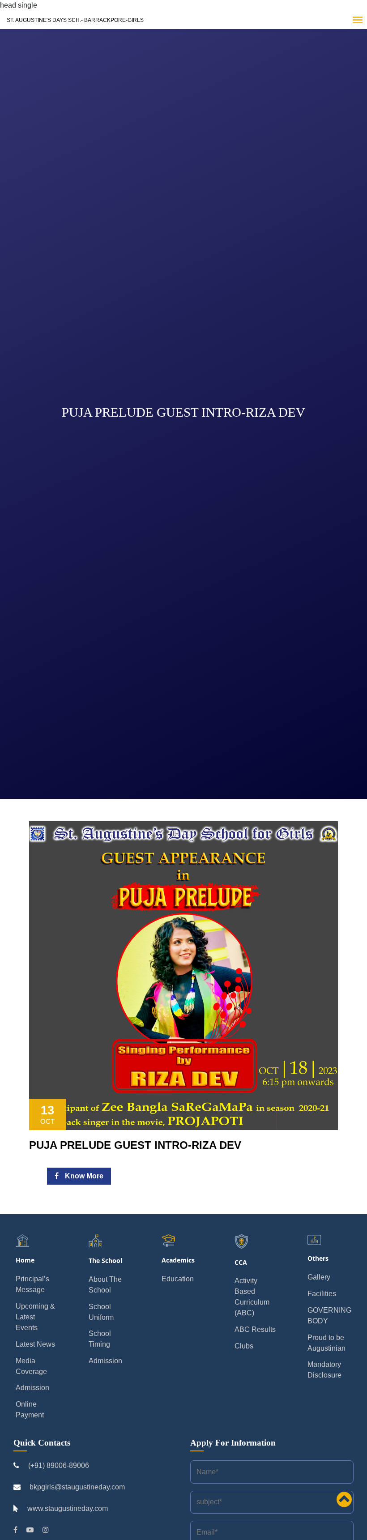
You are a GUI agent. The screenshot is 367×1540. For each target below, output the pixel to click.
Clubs (244, 1346)
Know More (83, 1176)
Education (178, 1279)
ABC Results (255, 1329)
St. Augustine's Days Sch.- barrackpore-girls (75, 20)
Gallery (318, 1277)
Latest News (35, 1344)
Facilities (321, 1293)
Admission (32, 1387)
